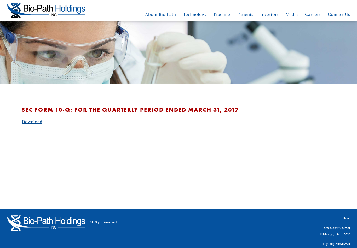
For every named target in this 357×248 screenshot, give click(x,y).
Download (32, 122)
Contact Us (339, 14)
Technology (194, 14)
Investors (269, 14)
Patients (245, 14)
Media (292, 14)
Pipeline (222, 14)
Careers (313, 14)
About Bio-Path (160, 14)
